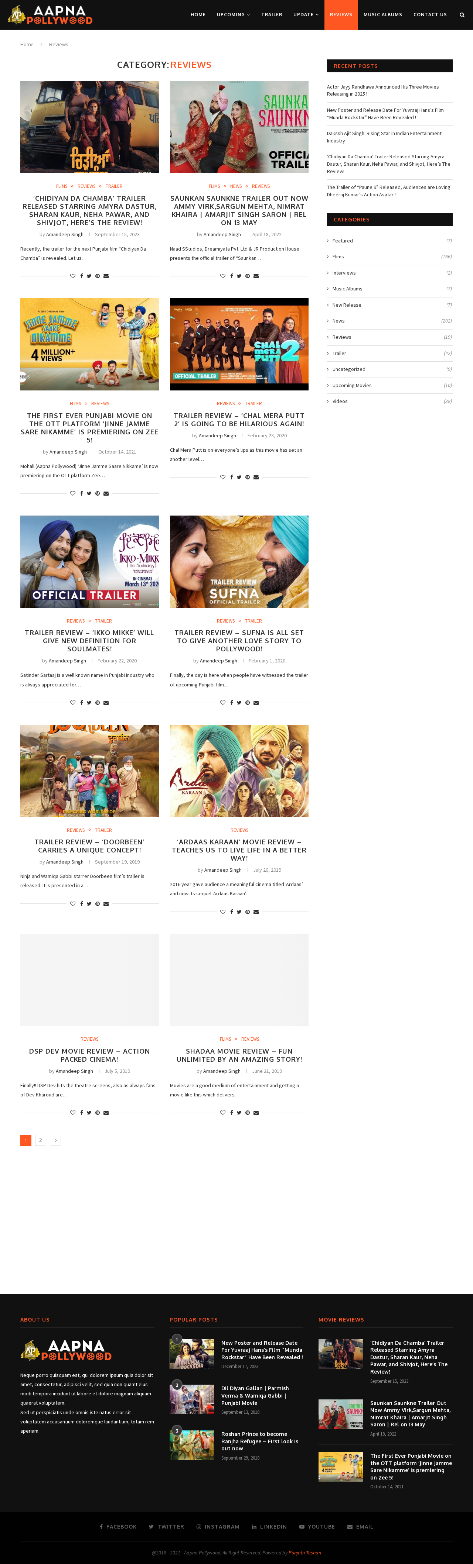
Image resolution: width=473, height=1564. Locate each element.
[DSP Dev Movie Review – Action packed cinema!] (89, 980)
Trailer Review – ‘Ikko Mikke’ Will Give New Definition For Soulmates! (89, 640)
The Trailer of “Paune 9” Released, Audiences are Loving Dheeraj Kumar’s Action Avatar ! (388, 191)
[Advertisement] (236, 1223)
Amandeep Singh (65, 234)
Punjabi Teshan (305, 1552)
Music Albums (383, 14)
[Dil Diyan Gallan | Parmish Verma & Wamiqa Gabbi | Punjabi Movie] (192, 1399)
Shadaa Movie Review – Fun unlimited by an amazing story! (239, 1055)
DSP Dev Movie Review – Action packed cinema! (89, 1055)
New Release (392, 305)
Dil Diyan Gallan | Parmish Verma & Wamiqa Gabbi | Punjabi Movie (255, 1395)
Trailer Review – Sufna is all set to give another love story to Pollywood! (239, 640)
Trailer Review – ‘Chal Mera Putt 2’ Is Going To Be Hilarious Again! (239, 419)
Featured (392, 240)
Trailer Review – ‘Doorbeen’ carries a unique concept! (89, 846)
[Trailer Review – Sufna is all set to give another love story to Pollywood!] (239, 562)
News (236, 186)
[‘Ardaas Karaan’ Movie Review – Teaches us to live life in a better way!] (239, 771)
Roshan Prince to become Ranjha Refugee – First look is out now (259, 1441)
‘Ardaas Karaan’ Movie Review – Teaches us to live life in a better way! (239, 850)
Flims (61, 186)
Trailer (271, 14)
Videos (392, 401)
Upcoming (231, 14)
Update (303, 14)
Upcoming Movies (392, 385)
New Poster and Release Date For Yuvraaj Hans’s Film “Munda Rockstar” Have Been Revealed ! (385, 114)
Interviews (392, 272)
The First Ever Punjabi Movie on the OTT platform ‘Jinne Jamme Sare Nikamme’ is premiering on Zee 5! (90, 427)
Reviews (341, 14)
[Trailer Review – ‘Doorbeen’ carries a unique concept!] (89, 771)
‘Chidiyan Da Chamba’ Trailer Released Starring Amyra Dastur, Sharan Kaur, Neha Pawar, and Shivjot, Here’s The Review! (90, 210)
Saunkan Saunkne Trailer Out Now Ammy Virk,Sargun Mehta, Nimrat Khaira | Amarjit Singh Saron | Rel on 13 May (239, 210)
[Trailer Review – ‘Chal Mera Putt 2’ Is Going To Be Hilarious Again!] (239, 344)
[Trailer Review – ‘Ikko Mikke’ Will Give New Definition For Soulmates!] (89, 562)
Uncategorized (392, 369)
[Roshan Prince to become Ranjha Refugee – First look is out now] (192, 1445)
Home (198, 14)
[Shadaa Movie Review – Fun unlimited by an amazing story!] (239, 980)
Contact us (430, 14)
